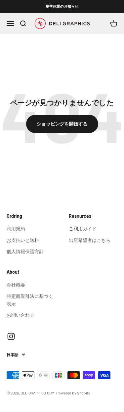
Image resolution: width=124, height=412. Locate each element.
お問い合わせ (20, 315)
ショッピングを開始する (62, 123)
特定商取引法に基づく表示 (30, 299)
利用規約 (16, 228)
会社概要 (16, 285)
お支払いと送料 (23, 240)
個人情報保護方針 (25, 251)
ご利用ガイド (83, 228)
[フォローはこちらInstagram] (11, 336)
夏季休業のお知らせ (62, 6)
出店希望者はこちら (89, 240)
